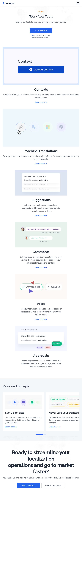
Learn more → (41, 102)
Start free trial (41, 30)
